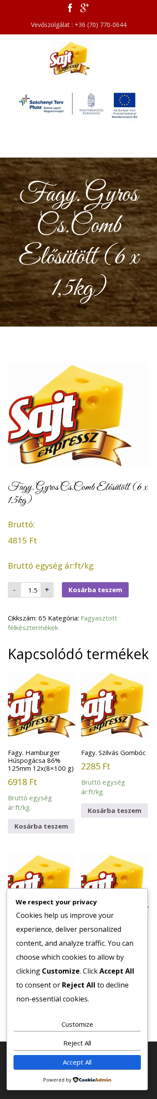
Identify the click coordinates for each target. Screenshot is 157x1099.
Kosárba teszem (95, 589)
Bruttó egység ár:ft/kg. (41, 780)
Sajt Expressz (78, 58)
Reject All (77, 1042)
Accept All (77, 1062)
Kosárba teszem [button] (41, 826)
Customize (77, 1024)
